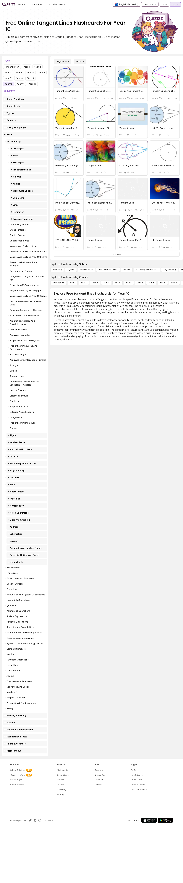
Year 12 (32, 84)
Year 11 (20, 84)
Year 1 (27, 66)
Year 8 (19, 78)
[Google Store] (165, 820)
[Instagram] (39, 820)
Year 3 (8, 72)
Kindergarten (12, 66)
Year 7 (8, 78)
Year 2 (37, 66)
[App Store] (149, 820)
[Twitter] (30, 820)
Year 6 (41, 72)
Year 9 (30, 78)
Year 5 (30, 72)
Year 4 (19, 72)
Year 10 (8, 84)
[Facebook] (35, 820)
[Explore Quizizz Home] (8, 4)
